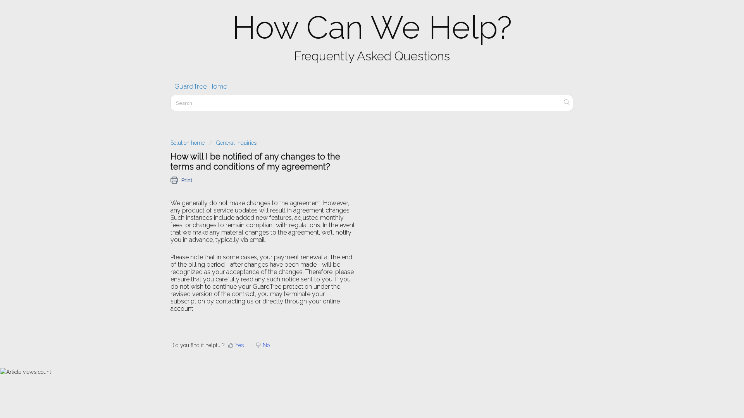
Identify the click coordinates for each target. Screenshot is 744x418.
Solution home (188, 143)
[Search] (567, 103)
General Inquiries (236, 143)
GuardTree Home (200, 86)
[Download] (357, 107)
